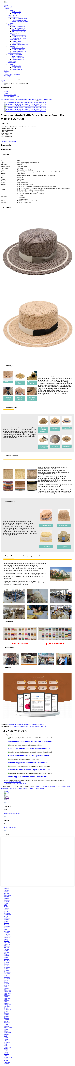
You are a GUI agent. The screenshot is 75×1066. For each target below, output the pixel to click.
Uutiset (6, 71)
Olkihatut (10, 10)
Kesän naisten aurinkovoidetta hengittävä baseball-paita (29, 770)
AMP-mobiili (45, 786)
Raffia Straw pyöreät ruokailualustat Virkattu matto (28, 763)
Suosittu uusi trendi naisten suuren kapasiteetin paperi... (29, 756)
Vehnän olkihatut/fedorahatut (20, 44)
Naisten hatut (12, 61)
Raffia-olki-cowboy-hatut (19, 35)
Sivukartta (38, 786)
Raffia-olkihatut (16, 12)
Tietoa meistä (8, 7)
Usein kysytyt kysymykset (12, 74)
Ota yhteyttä (7, 76)
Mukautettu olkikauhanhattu (37, 788)
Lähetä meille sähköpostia (8, 141)
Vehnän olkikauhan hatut (19, 30)
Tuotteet (6, 8)
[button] (8, 382)
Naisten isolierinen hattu (63, 786)
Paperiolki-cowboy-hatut (19, 36)
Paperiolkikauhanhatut (18, 28)
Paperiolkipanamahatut (18, 49)
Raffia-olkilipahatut (17, 56)
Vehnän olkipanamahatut (19, 51)
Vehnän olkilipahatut (18, 59)
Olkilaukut (11, 23)
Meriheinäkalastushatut (18, 31)
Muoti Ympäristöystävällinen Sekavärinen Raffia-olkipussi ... (31, 741)
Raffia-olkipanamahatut (18, 48)
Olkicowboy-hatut (13, 33)
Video (6, 72)
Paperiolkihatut (16, 13)
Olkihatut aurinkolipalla (15, 54)
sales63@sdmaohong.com (18, 783)
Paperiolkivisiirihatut (18, 57)
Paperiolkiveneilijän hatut (19, 20)
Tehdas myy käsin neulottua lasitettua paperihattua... (28, 777)
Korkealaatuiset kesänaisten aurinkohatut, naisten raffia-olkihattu (26, 724)
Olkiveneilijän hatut (13, 17)
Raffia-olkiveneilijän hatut (19, 18)
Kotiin (6, 5)
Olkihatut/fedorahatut (14, 39)
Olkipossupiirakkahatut (14, 53)
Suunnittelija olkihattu (15, 788)
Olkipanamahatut (13, 46)
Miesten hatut (12, 62)
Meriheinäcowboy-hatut (19, 38)
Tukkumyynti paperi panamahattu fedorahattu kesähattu (29, 748)
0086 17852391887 (10, 827)
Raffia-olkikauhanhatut (18, 26)
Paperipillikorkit (16, 67)
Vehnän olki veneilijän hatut (20, 21)
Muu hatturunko (12, 15)
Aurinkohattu (4, 788)
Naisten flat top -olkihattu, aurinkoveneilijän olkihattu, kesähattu (27, 726)
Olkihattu (52, 786)
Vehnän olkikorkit (17, 69)
